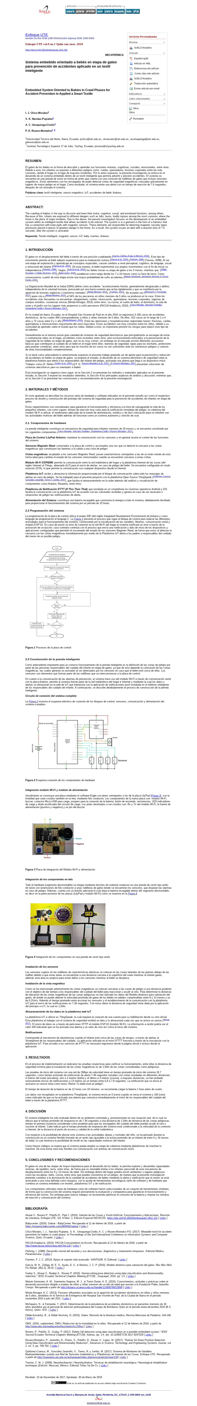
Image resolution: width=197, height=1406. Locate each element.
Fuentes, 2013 (117, 292)
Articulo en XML (142, 63)
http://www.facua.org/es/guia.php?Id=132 (48, 1245)
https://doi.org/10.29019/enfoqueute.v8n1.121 (132, 1218)
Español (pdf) (141, 58)
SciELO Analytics (143, 47)
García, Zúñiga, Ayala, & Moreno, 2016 (131, 256)
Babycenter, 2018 (67, 273)
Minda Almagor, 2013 (97, 292)
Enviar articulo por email (146, 88)
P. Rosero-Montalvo (123, 363)
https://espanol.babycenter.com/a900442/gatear (51, 1226)
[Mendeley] (131, 108)
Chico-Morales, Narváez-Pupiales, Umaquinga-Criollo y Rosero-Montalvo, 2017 (95, 431)
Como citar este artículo (147, 73)
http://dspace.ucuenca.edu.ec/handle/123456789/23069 (91, 1287)
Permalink (138, 118)
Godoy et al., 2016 (63, 363)
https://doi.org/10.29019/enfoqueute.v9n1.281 (46, 50)
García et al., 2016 (119, 259)
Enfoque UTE (36, 35)
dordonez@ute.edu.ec (98, 1403)
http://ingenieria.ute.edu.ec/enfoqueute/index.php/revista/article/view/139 (77, 1357)
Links (163, 1218)
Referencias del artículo (146, 68)
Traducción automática (146, 83)
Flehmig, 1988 (136, 259)
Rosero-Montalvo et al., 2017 (95, 363)
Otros (136, 108)
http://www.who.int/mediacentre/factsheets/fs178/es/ (54, 1326)
